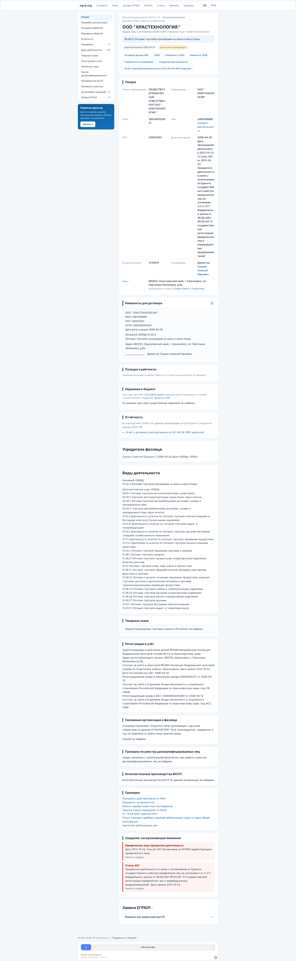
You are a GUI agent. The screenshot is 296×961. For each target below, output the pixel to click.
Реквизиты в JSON (174, 55)
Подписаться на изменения (139, 62)
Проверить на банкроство (138, 802)
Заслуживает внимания (95, 92)
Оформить (87, 124)
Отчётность (87, 39)
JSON (157, 55)
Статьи (161, 5)
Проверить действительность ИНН (144, 798)
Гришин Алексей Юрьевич (203, 270)
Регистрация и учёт (91, 61)
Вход (213, 5)
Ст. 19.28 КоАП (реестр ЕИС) (140, 813)
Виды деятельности (95, 50)
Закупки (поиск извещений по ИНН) (144, 810)
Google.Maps (198, 288)
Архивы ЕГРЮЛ (131, 5)
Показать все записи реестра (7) (168, 916)
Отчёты (148, 5)
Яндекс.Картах (182, 288)
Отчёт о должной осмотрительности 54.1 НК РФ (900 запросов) (158, 68)
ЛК (205, 5)
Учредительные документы (173, 62)
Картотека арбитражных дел (140, 825)
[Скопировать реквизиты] (212, 303)
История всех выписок (173, 17)
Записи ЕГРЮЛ (95, 97)
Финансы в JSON (198, 55)
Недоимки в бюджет (92, 33)
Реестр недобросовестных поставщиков (147, 806)
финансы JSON (162, 398)
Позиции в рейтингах (92, 28)
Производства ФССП (92, 80)
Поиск (115, 5)
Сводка (85, 17)
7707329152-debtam (154, 394)
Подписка (188, 5)
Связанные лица (90, 66)
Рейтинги (174, 5)
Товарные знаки (89, 55)
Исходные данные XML (137, 55)
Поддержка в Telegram (124, 937)
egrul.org (86, 5)
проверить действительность (205, 127)
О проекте (101, 5)
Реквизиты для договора (94, 22)
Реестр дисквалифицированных (94, 74)
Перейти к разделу (134, 857)
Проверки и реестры (92, 86)
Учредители (95, 44)
